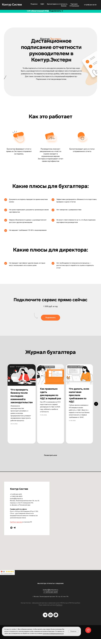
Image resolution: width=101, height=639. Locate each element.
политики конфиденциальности (53, 633)
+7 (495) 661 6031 (50, 592)
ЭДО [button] (42, 4)
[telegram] (14, 527)
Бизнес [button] (64, 6)
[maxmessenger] (11, 527)
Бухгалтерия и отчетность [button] (57, 4)
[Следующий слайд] (96, 404)
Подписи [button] (34, 4)
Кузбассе (59, 605)
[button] (50, 318)
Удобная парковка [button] (16, 522)
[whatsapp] (55, 615)
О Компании (74, 6)
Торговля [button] (74, 4)
